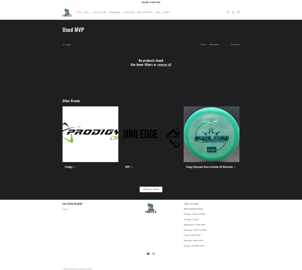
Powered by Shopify (85, 269)
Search (65, 209)
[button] (87, 12)
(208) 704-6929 (191, 204)
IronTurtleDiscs (73, 269)
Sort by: (204, 45)
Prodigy (69, 166)
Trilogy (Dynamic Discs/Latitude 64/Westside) (209, 166)
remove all (164, 64)
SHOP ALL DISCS (151, 189)
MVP (127, 166)
